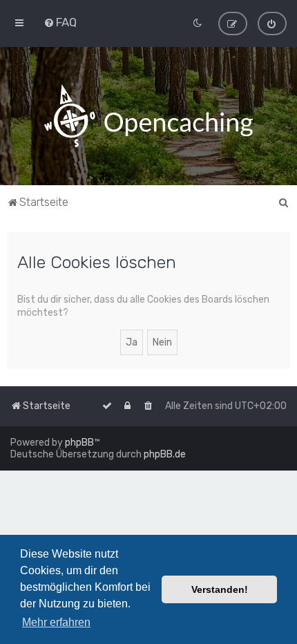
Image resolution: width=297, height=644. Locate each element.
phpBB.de (165, 454)
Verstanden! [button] (219, 589)
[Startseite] (148, 116)
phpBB (79, 442)
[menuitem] (60, 22)
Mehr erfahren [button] (56, 622)
